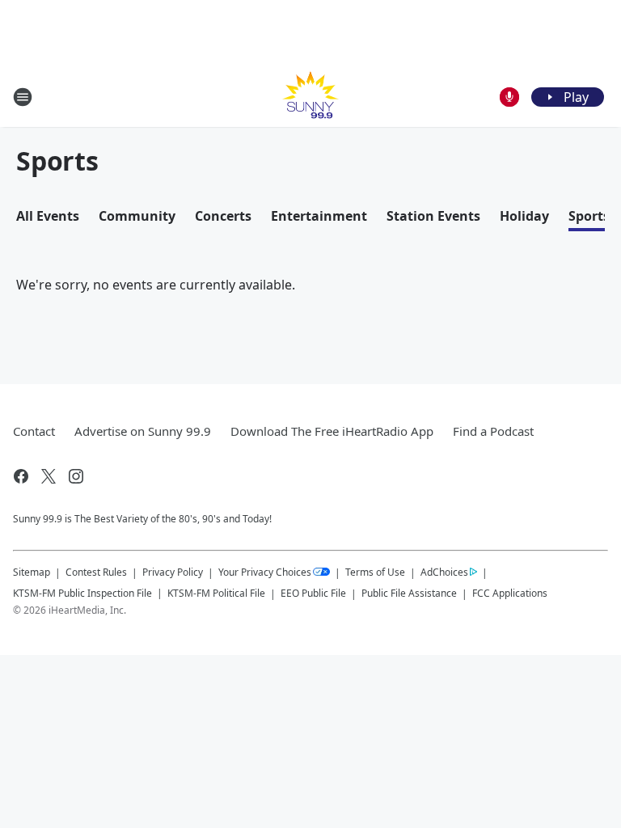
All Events (47, 216)
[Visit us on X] (48, 476)
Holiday (524, 216)
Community (137, 216)
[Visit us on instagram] (76, 476)
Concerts (223, 216)
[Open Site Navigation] (22, 97)
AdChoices (444, 572)
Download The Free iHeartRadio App (331, 431)
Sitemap (31, 572)
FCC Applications (509, 592)
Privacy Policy (172, 572)
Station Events (433, 216)
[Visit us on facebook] (21, 476)
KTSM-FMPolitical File (216, 593)
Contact (34, 431)
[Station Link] (310, 96)
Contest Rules (96, 572)
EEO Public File (313, 593)
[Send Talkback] (509, 97)
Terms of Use (375, 572)
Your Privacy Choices (264, 572)
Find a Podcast (493, 431)
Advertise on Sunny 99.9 (142, 431)
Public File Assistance (409, 593)
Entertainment (319, 216)
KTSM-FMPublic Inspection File (82, 592)
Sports (589, 216)
